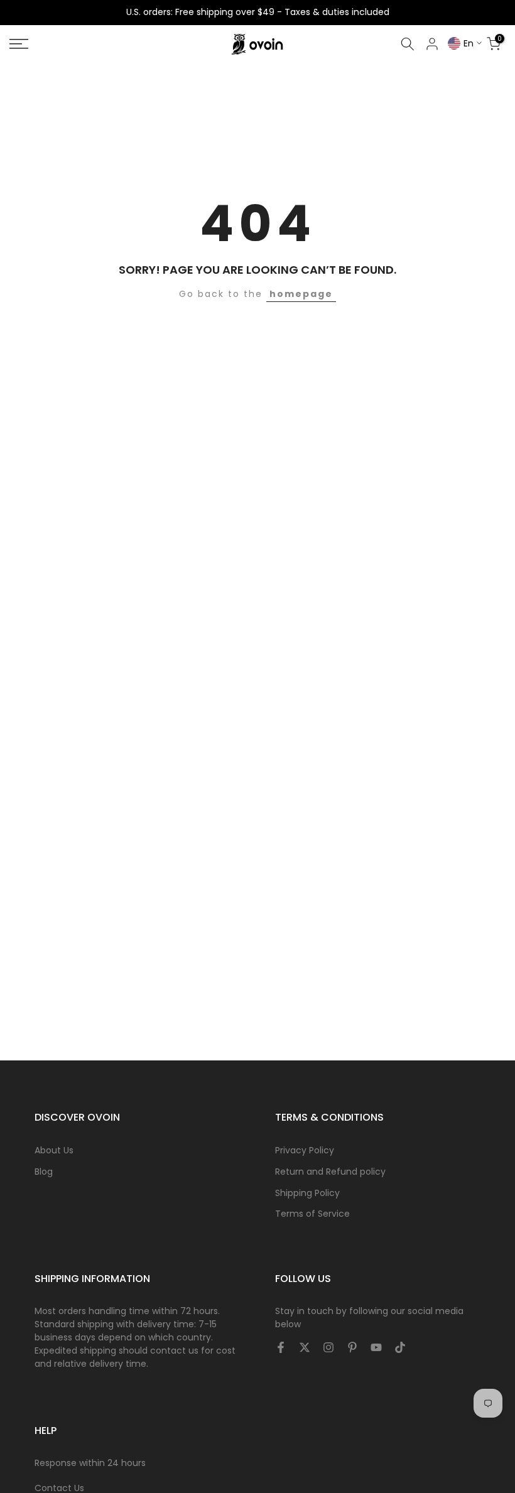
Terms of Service (312, 1213)
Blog (44, 1171)
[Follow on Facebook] (280, 1348)
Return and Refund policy (330, 1171)
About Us (54, 1150)
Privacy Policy (304, 1150)
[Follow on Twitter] (304, 1348)
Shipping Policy (307, 1193)
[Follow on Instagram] (328, 1348)
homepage (301, 294)
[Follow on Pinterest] (352, 1348)
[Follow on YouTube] (376, 1348)
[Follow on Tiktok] (400, 1348)
